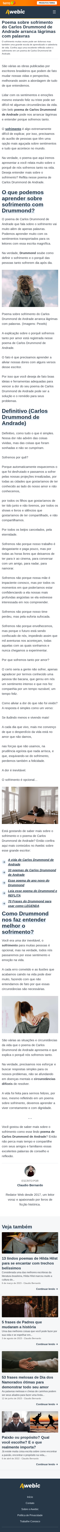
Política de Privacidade (30, 1515)
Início (30, 1497)
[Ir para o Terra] (9, 3)
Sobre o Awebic (30, 1509)
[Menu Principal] (54, 12)
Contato (30, 1503)
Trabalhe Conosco (30, 1521)
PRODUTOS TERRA (47, 3)
